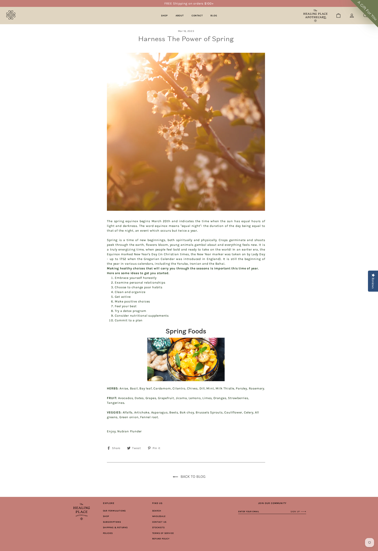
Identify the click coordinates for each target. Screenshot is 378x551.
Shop (164, 15)
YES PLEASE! (329, 287)
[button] (364, 14)
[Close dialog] (368, 237)
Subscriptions (112, 522)
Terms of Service (163, 533)
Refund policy (161, 538)
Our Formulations (114, 510)
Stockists (158, 527)
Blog (213, 15)
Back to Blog (193, 476)
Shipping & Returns (115, 527)
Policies (108, 533)
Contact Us (159, 522)
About (180, 15)
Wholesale (159, 516)
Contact (197, 15)
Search (156, 510)
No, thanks (329, 299)
